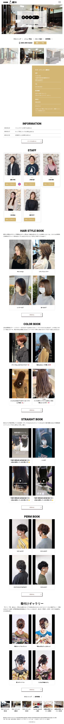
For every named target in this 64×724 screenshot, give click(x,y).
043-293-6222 (26, 43)
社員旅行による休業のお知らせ (23, 135)
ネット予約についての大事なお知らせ (24, 131)
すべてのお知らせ (32, 141)
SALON (36, 719)
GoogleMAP (39, 80)
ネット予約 (41, 43)
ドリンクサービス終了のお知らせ (23, 128)
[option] (32, 56)
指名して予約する (10, 184)
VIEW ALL (32, 314)
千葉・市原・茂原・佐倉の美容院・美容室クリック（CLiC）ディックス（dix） (18, 719)
